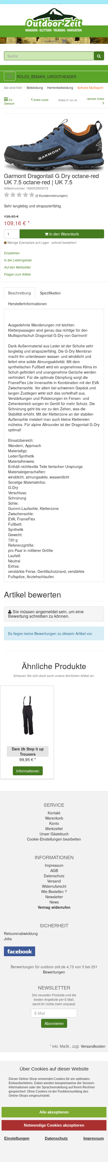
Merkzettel (54, 828)
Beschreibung (19, 292)
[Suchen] (99, 55)
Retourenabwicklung (21, 933)
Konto (54, 823)
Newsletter (54, 896)
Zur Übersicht (9, 101)
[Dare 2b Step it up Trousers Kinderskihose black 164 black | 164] (27, 715)
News (54, 902)
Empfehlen (12, 253)
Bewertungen (54, 972)
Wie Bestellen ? (54, 891)
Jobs (8, 938)
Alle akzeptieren (54, 1112)
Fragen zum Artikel (17, 274)
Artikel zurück (40, 100)
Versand (54, 881)
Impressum (54, 865)
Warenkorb (54, 818)
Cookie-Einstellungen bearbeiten (54, 839)
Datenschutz (54, 875)
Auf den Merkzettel (17, 267)
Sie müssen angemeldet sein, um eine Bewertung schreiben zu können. (46, 614)
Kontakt (54, 812)
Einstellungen (16, 1138)
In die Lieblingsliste (18, 260)
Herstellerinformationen (27, 303)
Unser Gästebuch (54, 833)
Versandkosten (93, 1046)
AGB (54, 870)
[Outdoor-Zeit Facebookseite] (19, 950)
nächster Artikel (95, 99)
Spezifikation (50, 292)
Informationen (27, 770)
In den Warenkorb (63, 233)
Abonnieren (54, 1023)
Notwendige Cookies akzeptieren (54, 1125)
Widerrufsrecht (54, 886)
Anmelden (51, 41)
